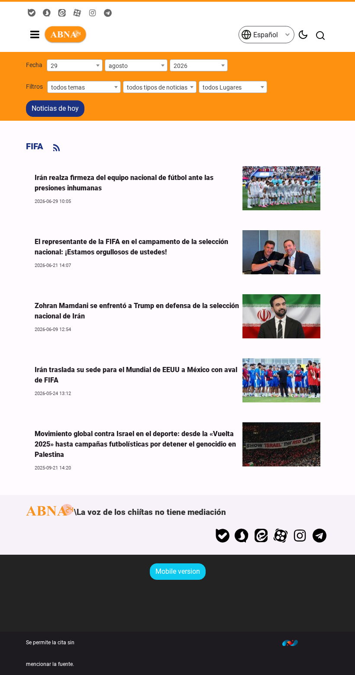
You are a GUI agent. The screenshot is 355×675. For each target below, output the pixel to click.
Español (265, 35)
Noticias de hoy (55, 108)
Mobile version (177, 571)
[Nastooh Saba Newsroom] (294, 642)
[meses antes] (281, 188)
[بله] (222, 535)
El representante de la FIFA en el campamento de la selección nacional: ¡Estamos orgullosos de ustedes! (131, 247)
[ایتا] (261, 535)
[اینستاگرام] (300, 535)
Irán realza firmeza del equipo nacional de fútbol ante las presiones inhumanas (124, 183)
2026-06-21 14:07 (53, 265)
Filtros (34, 86)
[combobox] (75, 65)
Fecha (34, 64)
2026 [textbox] (180, 65)
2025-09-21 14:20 (53, 468)
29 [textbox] (54, 65)
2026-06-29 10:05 (53, 201)
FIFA (34, 146)
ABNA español (141, 34)
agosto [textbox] (118, 65)
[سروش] (242, 535)
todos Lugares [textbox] (222, 87)
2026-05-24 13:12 (53, 393)
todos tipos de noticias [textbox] (157, 87)
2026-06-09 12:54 (53, 329)
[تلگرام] (319, 535)
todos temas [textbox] (68, 87)
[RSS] (56, 148)
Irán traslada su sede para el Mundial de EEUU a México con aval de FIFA (136, 375)
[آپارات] (280, 535)
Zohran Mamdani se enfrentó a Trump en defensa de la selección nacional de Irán (137, 311)
